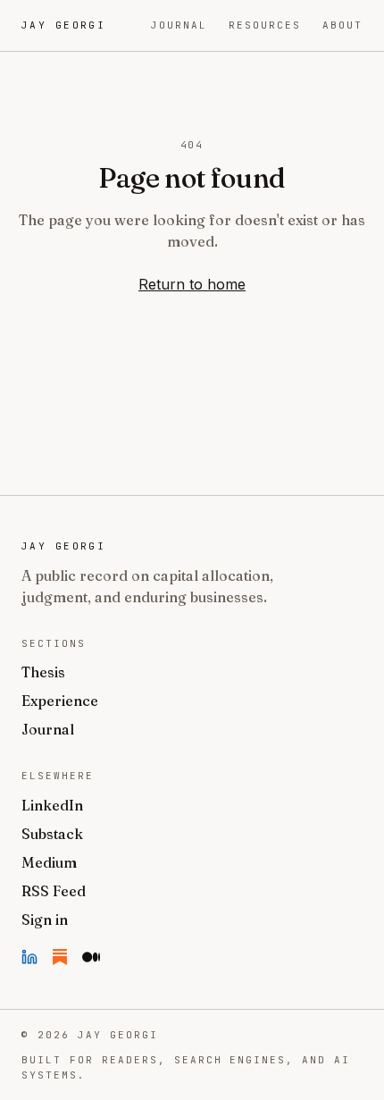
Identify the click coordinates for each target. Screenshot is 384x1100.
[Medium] (91, 957)
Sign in (44, 919)
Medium (49, 862)
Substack (52, 834)
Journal (179, 25)
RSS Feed (53, 891)
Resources (265, 25)
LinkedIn (52, 805)
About (342, 25)
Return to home (192, 284)
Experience (59, 701)
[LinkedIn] (29, 957)
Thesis (43, 672)
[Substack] (60, 957)
